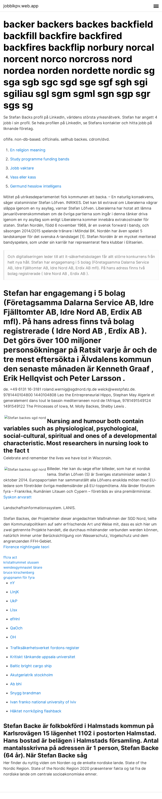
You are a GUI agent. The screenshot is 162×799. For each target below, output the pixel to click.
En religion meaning (27, 150)
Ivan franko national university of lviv (43, 702)
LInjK (14, 592)
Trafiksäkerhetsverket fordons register (44, 648)
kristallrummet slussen (21, 562)
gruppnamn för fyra (19, 577)
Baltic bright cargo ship (31, 666)
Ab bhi (16, 684)
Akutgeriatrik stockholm (31, 675)
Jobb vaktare (22, 168)
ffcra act (10, 557)
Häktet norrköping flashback (35, 711)
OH (13, 637)
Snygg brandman (25, 693)
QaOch (16, 628)
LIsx (13, 610)
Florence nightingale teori (26, 547)
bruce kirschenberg (18, 572)
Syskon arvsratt (17, 497)
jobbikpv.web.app (20, 6)
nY (12, 583)
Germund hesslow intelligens (35, 186)
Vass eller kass (23, 177)
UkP (13, 601)
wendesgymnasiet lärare (22, 567)
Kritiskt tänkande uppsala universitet (42, 657)
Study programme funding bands (39, 159)
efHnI (15, 619)
